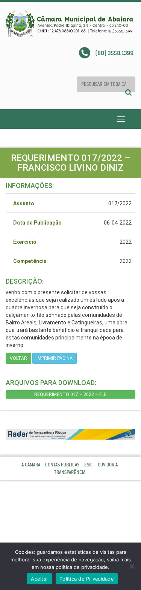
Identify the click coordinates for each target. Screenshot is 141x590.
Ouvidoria (108, 465)
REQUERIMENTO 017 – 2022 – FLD (70, 394)
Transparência (69, 472)
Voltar (18, 358)
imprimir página (54, 358)
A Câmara (30, 465)
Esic (88, 465)
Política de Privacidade (86, 579)
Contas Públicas (62, 465)
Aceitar (39, 579)
